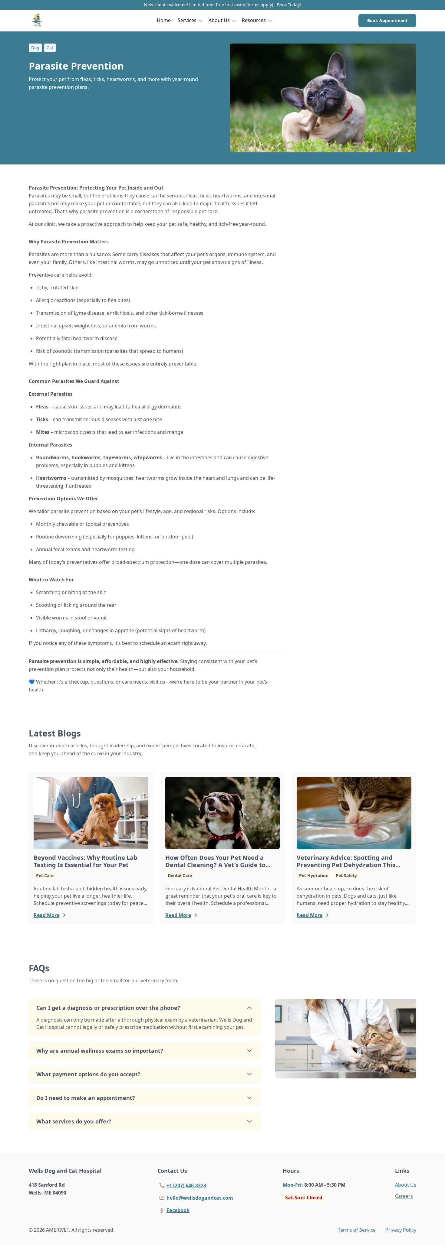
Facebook (178, 1210)
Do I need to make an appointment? (85, 1097)
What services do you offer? (73, 1121)
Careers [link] (404, 1196)
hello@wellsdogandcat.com (199, 1198)
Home (164, 20)
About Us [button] (219, 20)
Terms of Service (357, 1230)
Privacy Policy (400, 1230)
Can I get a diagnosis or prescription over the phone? (108, 1007)
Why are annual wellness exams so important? (99, 1050)
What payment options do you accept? (88, 1074)
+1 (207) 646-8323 (186, 1185)
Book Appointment (387, 20)
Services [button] (187, 20)
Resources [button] (254, 20)
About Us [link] (405, 1185)
